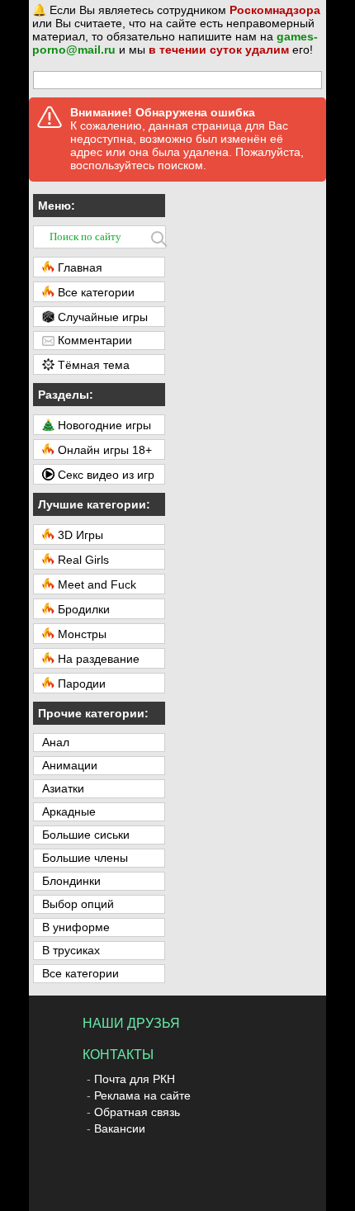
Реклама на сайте (142, 1095)
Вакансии (119, 1128)
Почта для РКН (134, 1079)
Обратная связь (137, 1112)
